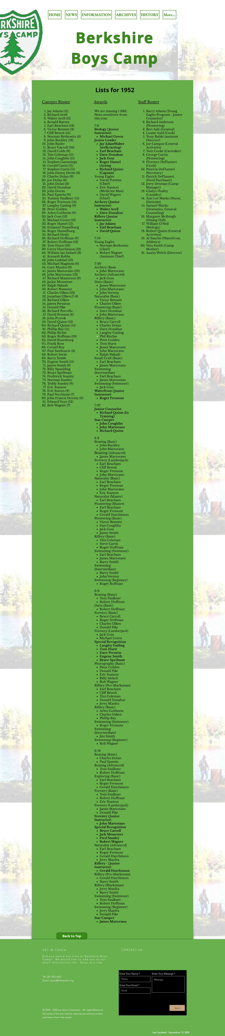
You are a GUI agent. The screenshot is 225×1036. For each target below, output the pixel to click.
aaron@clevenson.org (61, 980)
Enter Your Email (128, 985)
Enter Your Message (162, 973)
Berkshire (115, 37)
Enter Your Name (128, 973)
